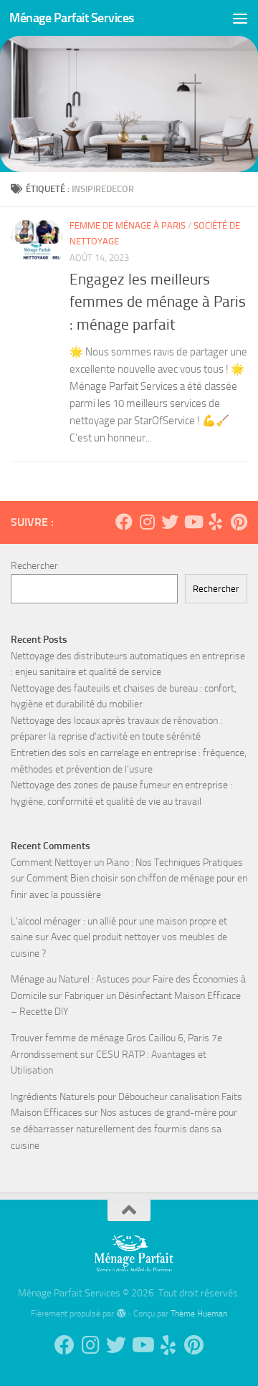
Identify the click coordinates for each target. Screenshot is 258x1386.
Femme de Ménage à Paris (128, 225)
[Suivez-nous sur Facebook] (124, 521)
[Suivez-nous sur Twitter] (169, 521)
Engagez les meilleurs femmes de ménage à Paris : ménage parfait (158, 302)
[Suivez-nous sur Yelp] (215, 521)
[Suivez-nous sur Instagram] (147, 521)
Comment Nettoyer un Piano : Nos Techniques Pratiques (127, 862)
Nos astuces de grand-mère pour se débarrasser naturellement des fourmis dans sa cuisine (124, 1129)
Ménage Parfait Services (71, 18)
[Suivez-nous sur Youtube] (192, 521)
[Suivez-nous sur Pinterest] (238, 521)
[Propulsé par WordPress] (120, 1313)
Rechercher (34, 566)
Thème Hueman (199, 1313)
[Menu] (240, 18)
